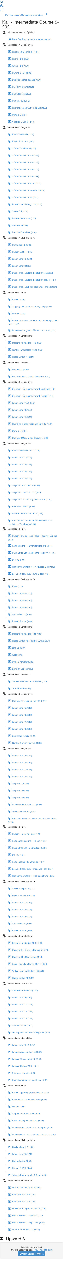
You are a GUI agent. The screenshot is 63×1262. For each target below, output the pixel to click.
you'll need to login (43, 1249)
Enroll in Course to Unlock (31, 1253)
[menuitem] (2, 6)
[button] (2, 2)
